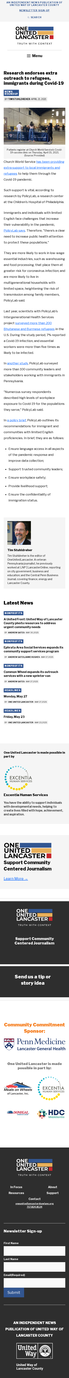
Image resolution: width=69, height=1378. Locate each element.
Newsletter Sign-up (34, 10)
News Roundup (11, 92)
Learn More (16, 878)
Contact (35, 1199)
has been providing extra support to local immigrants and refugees (34, 167)
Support (53, 1193)
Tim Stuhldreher (19, 99)
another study (17, 363)
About (52, 1187)
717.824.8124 (34, 1207)
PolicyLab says (14, 230)
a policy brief (16, 420)
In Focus (16, 1187)
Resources (16, 1193)
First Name (11, 1243)
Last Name (11, 1259)
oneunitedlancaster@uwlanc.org (34, 1203)
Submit (14, 1292)
